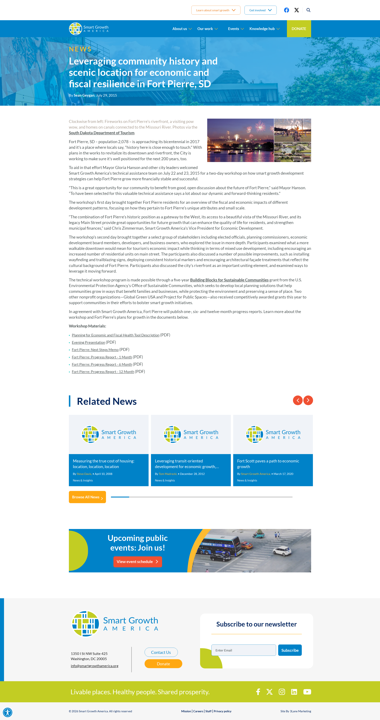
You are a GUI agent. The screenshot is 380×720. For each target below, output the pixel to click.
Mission (186, 711)
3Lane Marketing (300, 711)
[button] (307, 10)
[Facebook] (286, 10)
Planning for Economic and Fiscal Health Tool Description (115, 335)
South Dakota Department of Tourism (101, 132)
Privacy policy (222, 711)
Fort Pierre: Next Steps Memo (95, 349)
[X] (296, 10)
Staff (208, 711)
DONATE (299, 28)
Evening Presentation (88, 342)
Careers (198, 711)
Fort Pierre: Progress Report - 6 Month (102, 364)
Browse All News (85, 497)
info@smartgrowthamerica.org (94, 666)
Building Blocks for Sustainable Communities (229, 279)
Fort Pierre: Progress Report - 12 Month (103, 371)
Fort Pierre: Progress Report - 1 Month (102, 357)
